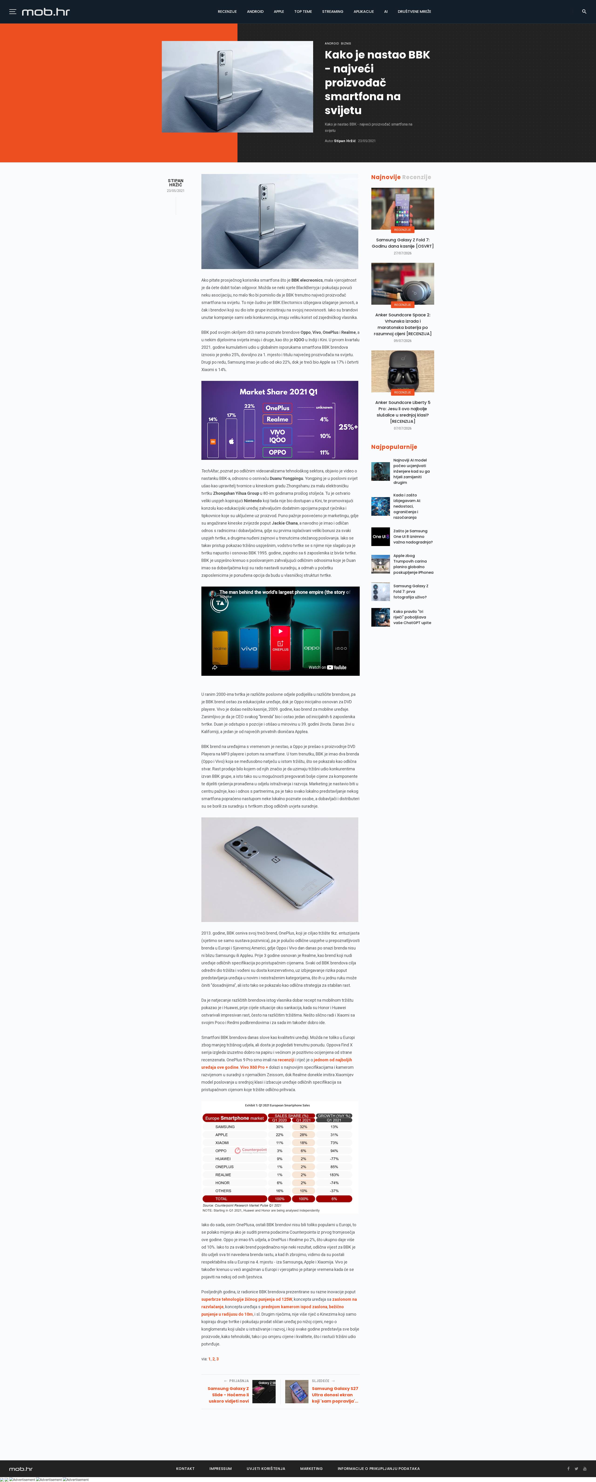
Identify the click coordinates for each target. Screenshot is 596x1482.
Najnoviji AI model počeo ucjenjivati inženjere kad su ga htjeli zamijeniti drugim (411, 471)
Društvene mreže (414, 11)
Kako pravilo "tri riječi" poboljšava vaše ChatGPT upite (412, 617)
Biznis (346, 43)
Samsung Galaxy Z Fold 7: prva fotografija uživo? (410, 591)
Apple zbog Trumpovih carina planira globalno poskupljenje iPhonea (413, 564)
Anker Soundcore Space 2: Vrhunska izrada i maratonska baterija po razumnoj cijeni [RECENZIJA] (403, 324)
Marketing (311, 1468)
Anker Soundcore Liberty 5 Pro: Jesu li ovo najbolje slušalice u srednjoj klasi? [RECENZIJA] (402, 412)
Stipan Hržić (345, 141)
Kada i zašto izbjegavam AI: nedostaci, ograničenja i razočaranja (407, 506)
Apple (279, 11)
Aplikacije (364, 11)
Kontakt (185, 1468)
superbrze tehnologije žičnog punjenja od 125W (246, 1299)
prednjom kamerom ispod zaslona (294, 1306)
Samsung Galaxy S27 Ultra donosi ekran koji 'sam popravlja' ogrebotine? (335, 1395)
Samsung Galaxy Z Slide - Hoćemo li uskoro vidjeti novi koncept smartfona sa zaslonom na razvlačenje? (227, 1395)
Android (255, 11)
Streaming (332, 11)
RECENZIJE (402, 230)
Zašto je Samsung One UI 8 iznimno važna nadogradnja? (413, 536)
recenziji (286, 1059)
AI (386, 11)
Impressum (221, 1468)
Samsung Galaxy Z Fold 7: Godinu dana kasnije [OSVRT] (403, 243)
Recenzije (227, 11)
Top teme (303, 11)
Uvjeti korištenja (266, 1468)
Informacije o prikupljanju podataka (379, 1468)
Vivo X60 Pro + (254, 1067)
